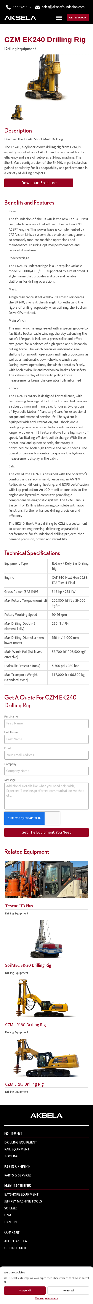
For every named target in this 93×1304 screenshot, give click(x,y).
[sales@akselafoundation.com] (37, 7)
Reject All (68, 1290)
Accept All (25, 1290)
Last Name (11, 732)
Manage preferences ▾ (46, 1298)
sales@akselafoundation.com (63, 7)
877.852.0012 (22, 7)
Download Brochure (39, 183)
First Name (11, 716)
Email (7, 748)
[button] (59, 18)
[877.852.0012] (8, 7)
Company (10, 764)
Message (10, 780)
